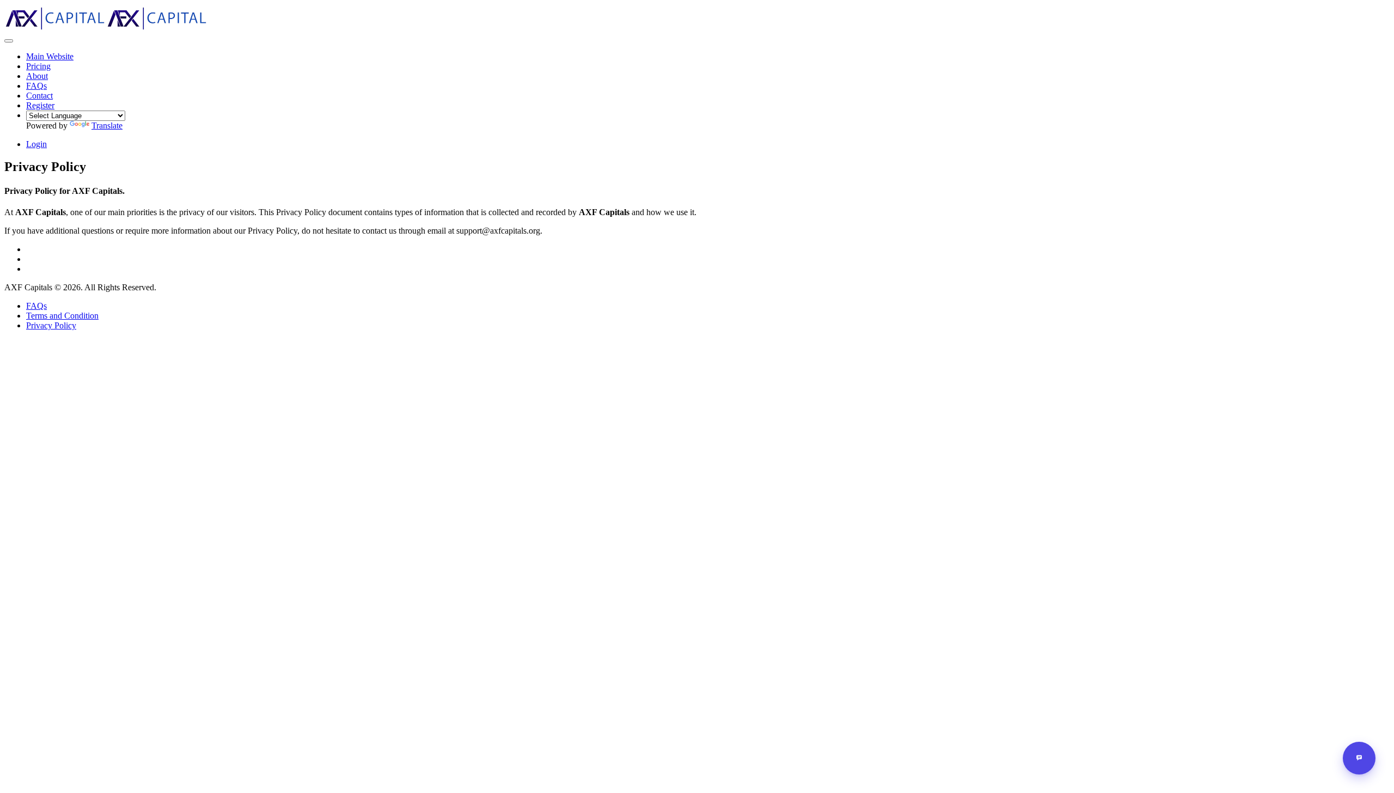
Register (40, 105)
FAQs (36, 305)
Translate (107, 125)
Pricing (38, 66)
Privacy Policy (51, 325)
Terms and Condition (62, 315)
